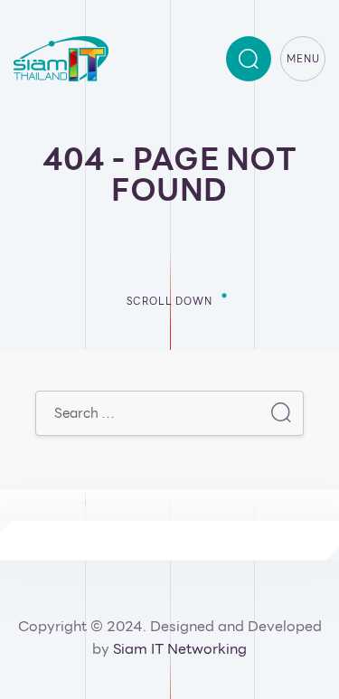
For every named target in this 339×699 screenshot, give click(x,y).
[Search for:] (169, 412)
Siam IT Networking (180, 649)
